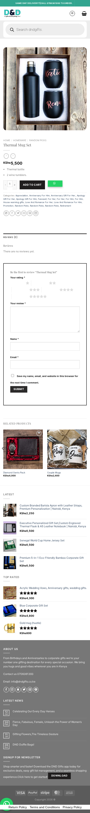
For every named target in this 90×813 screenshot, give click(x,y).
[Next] (87, 457)
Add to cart (32, 184)
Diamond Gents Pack (14, 472)
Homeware (19, 140)
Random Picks (38, 140)
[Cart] (84, 13)
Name (14, 339)
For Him (70, 199)
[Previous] (3, 457)
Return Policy (18, 807)
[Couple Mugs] (67, 449)
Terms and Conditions (45, 807)
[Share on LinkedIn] (36, 213)
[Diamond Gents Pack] (23, 449)
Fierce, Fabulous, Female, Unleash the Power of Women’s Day (47, 723)
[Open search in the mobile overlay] (45, 29)
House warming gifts (13, 202)
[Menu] (72, 13)
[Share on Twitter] (18, 213)
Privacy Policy (72, 807)
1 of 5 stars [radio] (17, 283)
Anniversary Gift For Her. (63, 195)
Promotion (8, 206)
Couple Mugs (54, 472)
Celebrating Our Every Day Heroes (34, 711)
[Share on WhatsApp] (6, 213)
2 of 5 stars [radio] (40, 283)
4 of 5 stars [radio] (50, 289)
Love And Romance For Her (39, 202)
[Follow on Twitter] (24, 689)
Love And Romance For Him (68, 202)
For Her (51, 199)
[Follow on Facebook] (6, 689)
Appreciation (22, 195)
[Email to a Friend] (24, 213)
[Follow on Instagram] (12, 689)
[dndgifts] (12, 13)
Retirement (65, 206)
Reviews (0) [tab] (10, 237)
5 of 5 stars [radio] (20, 296)
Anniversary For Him (39, 195)
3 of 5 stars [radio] (20, 289)
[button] (56, 184)
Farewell (42, 199)
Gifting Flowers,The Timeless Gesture (35, 734)
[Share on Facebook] (12, 213)
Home (6, 140)
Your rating (17, 277)
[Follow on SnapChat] (18, 689)
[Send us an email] (30, 689)
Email (14, 357)
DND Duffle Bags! (23, 744)
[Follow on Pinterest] (36, 689)
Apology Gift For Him (26, 199)
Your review (18, 303)
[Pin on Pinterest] (30, 213)
